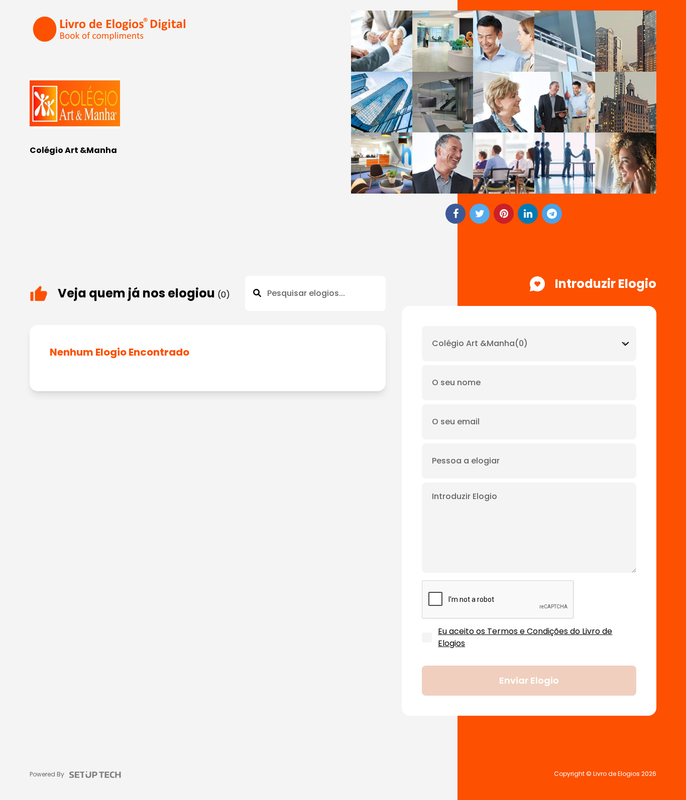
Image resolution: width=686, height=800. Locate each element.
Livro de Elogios (616, 774)
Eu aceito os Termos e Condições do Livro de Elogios (525, 637)
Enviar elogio (529, 680)
